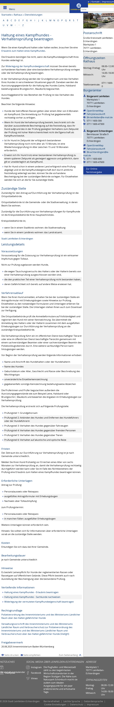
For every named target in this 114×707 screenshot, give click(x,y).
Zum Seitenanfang (68, 655)
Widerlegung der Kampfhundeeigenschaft (27, 66)
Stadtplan (10, 672)
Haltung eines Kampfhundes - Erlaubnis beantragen (31, 592)
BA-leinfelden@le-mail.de (100, 117)
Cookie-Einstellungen (55, 704)
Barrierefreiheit (52, 701)
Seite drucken (11, 655)
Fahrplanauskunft (96, 114)
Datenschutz (76, 704)
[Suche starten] (112, 9)
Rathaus (18, 14)
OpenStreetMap (95, 110)
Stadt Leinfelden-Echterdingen (17, 238)
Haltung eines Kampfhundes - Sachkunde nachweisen (32, 597)
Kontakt (95, 1)
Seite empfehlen (31, 655)
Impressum (108, 1)
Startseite (6, 14)
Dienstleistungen (33, 14)
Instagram (36, 667)
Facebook (36, 672)
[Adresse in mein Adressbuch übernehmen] (84, 95)
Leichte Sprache (71, 701)
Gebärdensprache (93, 701)
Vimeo (34, 678)
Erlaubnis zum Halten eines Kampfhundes (23, 50)
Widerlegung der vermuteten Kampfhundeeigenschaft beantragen (39, 601)
